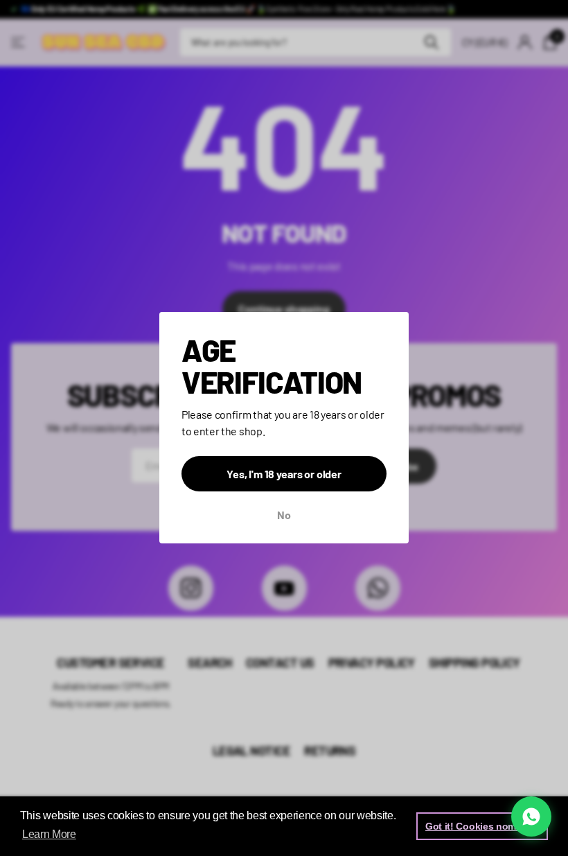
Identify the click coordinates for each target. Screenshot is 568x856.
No (284, 515)
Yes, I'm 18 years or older (284, 474)
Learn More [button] (49, 834)
